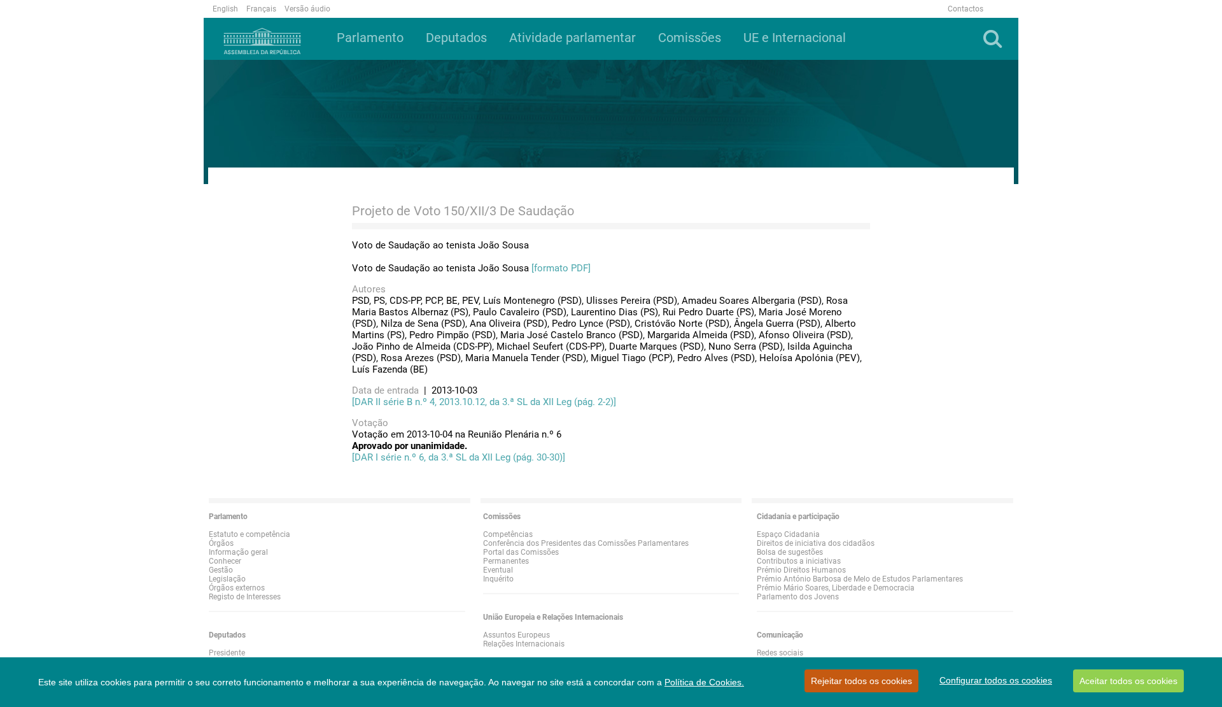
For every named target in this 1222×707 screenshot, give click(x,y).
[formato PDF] (561, 268)
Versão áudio (307, 8)
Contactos (965, 8)
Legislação (227, 579)
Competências (508, 534)
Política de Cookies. (704, 682)
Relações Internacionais (524, 643)
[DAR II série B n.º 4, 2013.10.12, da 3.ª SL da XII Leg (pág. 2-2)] (484, 402)
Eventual (498, 570)
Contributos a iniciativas (799, 561)
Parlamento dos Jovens (798, 596)
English (225, 8)
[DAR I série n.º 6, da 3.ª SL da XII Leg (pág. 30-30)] (458, 457)
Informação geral (238, 552)
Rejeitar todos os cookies (861, 681)
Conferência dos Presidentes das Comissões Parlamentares (586, 543)
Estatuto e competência (249, 534)
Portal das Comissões (521, 552)
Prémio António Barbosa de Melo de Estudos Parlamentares (860, 579)
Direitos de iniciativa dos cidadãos (815, 543)
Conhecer (225, 561)
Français (261, 8)
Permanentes (506, 561)
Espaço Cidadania (788, 534)
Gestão (221, 570)
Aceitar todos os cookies (1128, 681)
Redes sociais (780, 652)
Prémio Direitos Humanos (801, 570)
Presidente (227, 652)
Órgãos (221, 543)
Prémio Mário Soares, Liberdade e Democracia (836, 587)
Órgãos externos (237, 587)
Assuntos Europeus (516, 635)
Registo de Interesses (245, 596)
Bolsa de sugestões (790, 552)
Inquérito (498, 579)
